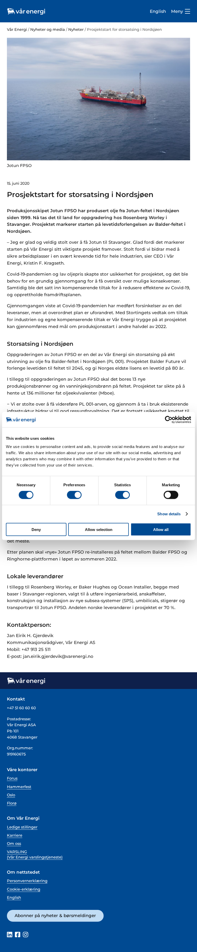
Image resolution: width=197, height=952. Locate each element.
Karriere (14, 835)
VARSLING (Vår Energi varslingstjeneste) (35, 855)
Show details (169, 514)
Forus (12, 778)
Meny (177, 11)
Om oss (14, 843)
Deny (36, 529)
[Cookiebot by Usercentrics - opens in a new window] (168, 420)
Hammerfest (19, 787)
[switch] (74, 495)
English (158, 11)
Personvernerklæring (27, 881)
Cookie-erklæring (23, 889)
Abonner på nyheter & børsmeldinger (55, 915)
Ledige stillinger (22, 827)
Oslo (11, 795)
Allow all (161, 529)
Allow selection (98, 529)
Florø (11, 803)
